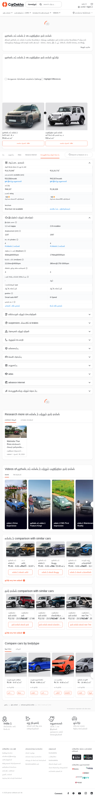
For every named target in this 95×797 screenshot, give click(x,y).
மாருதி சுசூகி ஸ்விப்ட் (36, 680)
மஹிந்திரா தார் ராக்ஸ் (54, 133)
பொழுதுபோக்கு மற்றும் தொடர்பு (50, 155)
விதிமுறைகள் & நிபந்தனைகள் (11, 763)
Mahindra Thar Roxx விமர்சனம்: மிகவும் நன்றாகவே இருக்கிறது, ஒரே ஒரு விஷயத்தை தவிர (15, 447)
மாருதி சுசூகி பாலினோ (14, 680)
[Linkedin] (92, 794)
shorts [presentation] (7, 475)
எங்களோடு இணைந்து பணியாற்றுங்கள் (9, 758)
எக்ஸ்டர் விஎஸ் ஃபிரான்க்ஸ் (80, 572)
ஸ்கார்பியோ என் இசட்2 (57, 616)
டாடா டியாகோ (58, 680)
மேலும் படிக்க (85, 47)
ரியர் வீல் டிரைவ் (56, 306)
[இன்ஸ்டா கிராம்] (86, 794)
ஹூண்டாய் (55, 560)
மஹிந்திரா (24, 613)
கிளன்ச (21, 693)
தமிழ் (83, 4)
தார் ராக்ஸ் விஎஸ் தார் (20, 625)
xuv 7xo (85, 616)
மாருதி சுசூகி (86, 560)
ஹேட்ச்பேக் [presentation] (8, 649)
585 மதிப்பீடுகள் (65, 199)
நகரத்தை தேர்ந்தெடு (82, 13)
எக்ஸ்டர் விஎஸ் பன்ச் (20, 572)
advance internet (31, 155)
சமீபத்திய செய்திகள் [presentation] (27, 420)
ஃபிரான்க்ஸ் (86, 563)
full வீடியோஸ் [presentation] (17, 475)
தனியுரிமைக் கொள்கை (9, 767)
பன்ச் (23, 563)
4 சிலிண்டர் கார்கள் (12, 246)
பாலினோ (34, 693)
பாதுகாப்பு (11, 155)
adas (19, 155)
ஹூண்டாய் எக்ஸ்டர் (10, 133)
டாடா (23, 560)
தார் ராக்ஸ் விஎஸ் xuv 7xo (80, 625)
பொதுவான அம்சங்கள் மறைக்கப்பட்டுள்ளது (24, 79)
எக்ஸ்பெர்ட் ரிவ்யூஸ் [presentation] (10, 420)
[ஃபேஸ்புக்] (68, 794)
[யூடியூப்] (79, 794)
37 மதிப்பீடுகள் (19, 199)
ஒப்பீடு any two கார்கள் (13, 580)
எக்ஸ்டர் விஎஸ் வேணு (50, 572)
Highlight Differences (52, 79)
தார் (22, 616)
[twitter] (73, 794)
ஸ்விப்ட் (68, 693)
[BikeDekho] (75, 769)
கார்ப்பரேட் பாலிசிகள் (8, 771)
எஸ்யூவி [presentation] (18, 649)
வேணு (54, 563)
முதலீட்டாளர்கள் (7, 774)
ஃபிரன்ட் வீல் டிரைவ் (12, 306)
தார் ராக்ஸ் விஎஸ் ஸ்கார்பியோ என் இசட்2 (51, 625)
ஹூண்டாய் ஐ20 (83, 680)
